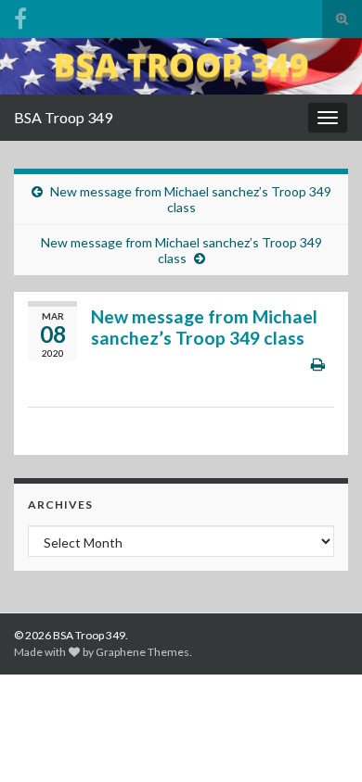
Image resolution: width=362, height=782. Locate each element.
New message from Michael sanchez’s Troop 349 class (190, 199)
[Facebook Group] (20, 15)
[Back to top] (320, 740)
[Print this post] (318, 363)
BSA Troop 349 (63, 117)
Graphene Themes (142, 652)
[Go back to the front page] (181, 66)
